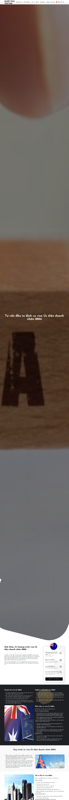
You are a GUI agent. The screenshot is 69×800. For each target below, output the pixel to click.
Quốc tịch (18, 2)
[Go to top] (2, 796)
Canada (42, 2)
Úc (32, 2)
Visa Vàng (26, 2)
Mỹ (36, 2)
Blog (48, 2)
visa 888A (23, 657)
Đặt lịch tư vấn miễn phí (54, 678)
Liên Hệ (52, 2)
